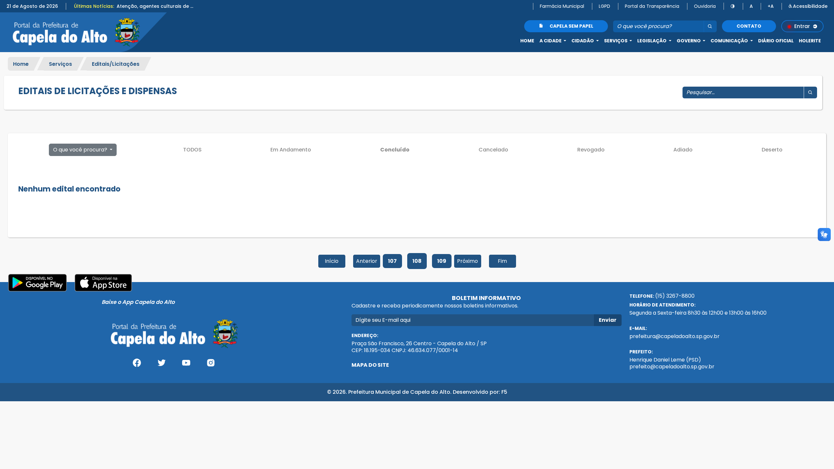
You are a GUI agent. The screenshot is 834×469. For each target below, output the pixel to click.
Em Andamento (290, 149)
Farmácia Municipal (562, 6)
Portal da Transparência (652, 6)
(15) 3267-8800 (675, 296)
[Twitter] (161, 365)
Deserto (772, 149)
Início (331, 261)
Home (527, 40)
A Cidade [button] (551, 40)
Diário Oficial (776, 40)
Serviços (60, 63)
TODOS (192, 149)
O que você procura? (80, 149)
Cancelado (493, 149)
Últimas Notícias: (94, 6)
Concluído (395, 149)
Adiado (683, 149)
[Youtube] (186, 365)
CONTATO (749, 26)
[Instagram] (211, 365)
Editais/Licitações (115, 63)
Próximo (467, 261)
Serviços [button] (616, 40)
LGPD (604, 6)
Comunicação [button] (730, 40)
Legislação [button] (652, 40)
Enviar (607, 320)
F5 (504, 392)
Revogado (591, 149)
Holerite (810, 40)
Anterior (366, 261)
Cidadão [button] (583, 40)
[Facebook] (137, 365)
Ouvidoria (705, 6)
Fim (502, 261)
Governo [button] (689, 40)
